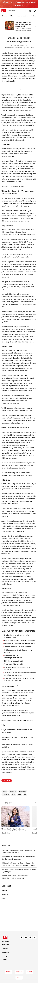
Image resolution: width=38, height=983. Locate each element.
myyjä (13, 794)
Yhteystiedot (5, 941)
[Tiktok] (35, 11)
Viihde (12, 16)
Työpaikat (5, 948)
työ (25, 794)
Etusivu (4, 16)
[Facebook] (25, 11)
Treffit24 (19, 977)
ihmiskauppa (22, 791)
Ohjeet (5, 956)
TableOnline (4, 894)
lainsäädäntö (6, 794)
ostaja (19, 794)
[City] (5, 937)
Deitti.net (4, 891)
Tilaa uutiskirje (5, 952)
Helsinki (5, 791)
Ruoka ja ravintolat (22, 16)
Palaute (5, 960)
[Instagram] (30, 11)
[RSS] (35, 937)
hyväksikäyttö (13, 791)
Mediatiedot (5, 945)
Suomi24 (4, 899)
